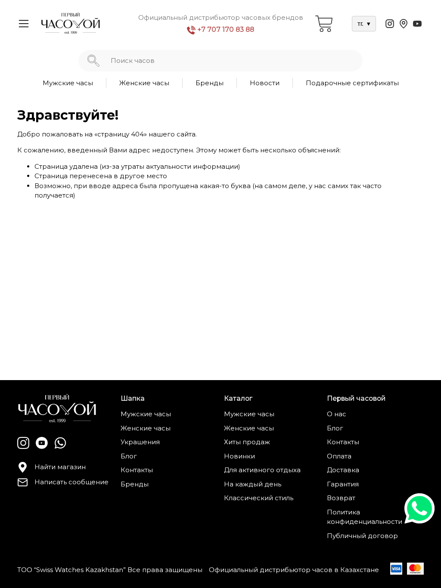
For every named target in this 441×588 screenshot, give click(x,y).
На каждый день (252, 484)
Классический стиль (258, 498)
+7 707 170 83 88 (225, 29)
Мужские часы (68, 83)
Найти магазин (60, 467)
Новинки (239, 456)
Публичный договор (362, 536)
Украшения (140, 442)
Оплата (339, 456)
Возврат (341, 498)
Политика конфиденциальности (364, 517)
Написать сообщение (71, 482)
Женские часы (144, 83)
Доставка (343, 470)
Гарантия (343, 484)
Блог (129, 456)
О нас (336, 414)
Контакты (137, 470)
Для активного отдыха (262, 470)
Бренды (210, 83)
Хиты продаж (247, 442)
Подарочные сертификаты (352, 83)
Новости (265, 83)
